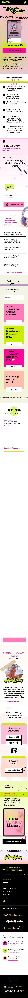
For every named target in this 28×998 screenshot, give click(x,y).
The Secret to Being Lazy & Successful (16, 103)
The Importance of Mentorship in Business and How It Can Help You (12, 241)
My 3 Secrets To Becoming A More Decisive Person (13, 96)
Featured (8, 197)
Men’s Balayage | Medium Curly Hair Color (15, 163)
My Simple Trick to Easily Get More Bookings (12, 265)
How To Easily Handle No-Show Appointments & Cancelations (16, 88)
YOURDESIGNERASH (8, 989)
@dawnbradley (13, 943)
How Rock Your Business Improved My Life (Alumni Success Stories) (13, 234)
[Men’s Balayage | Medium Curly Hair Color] (13, 177)
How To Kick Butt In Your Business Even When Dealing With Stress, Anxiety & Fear (15, 119)
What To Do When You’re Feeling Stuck (12, 248)
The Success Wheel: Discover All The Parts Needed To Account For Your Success (15, 129)
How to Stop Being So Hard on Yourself (12, 256)
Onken (22, 990)
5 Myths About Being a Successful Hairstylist (15, 110)
